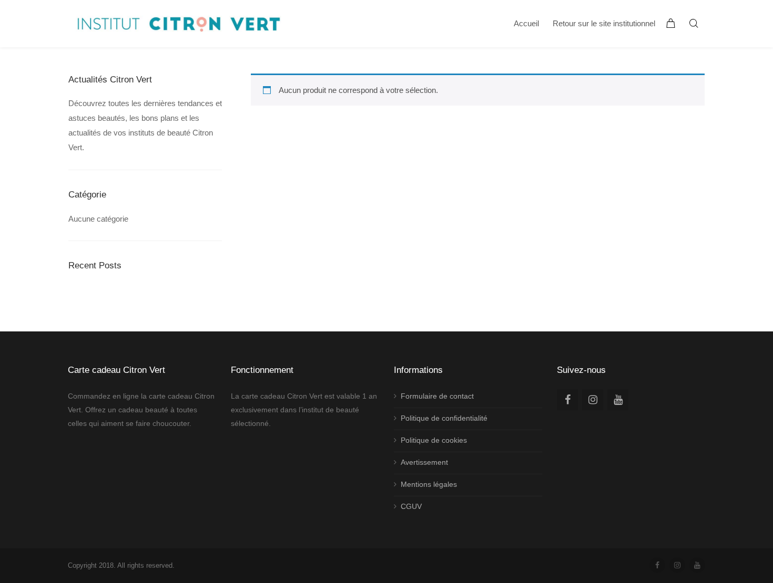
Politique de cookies (434, 440)
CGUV (411, 506)
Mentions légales (429, 484)
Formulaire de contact (437, 396)
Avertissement (424, 462)
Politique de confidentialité (444, 418)
